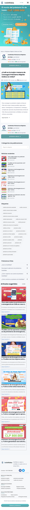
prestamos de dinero (20, 231)
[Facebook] (20, 470)
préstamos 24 (18, 242)
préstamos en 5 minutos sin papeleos (11, 245)
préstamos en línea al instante (9, 251)
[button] (28, 2)
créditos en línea (6, 228)
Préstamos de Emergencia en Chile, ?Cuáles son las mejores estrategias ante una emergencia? (14, 359)
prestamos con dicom (8, 231)
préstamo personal (7, 242)
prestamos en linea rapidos (9, 234)
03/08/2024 (11, 160)
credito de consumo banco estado (10, 216)
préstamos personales (8, 254)
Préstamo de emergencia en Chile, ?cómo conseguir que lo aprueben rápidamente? (14, 414)
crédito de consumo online (9, 222)
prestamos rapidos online (8, 239)
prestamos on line (22, 234)
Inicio (2, 51)
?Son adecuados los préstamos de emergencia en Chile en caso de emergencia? (13, 304)
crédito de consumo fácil (21, 219)
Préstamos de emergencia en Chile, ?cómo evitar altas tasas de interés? (14, 386)
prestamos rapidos (18, 236)
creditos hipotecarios (7, 219)
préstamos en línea (7, 248)
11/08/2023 (5, 80)
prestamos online (7, 236)
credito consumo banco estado (10, 210)
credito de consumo (7, 213)
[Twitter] (23, 470)
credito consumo (23, 207)
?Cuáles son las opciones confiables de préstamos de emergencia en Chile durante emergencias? (14, 332)
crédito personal (21, 222)
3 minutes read (13, 80)
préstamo (20, 239)
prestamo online (17, 228)
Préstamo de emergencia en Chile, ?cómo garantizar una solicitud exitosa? (14, 441)
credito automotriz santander (9, 207)
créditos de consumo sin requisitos (10, 225)
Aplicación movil (23, 80)
